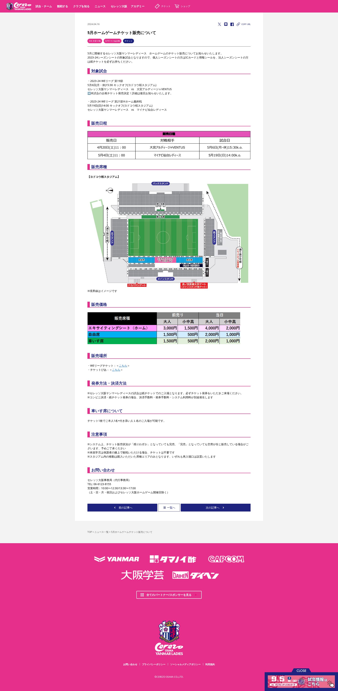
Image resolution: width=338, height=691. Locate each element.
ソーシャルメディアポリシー (185, 664)
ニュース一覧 (101, 532)
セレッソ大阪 (119, 6)
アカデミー (138, 6)
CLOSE (301, 670)
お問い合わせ (130, 664)
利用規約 (210, 664)
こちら (123, 365)
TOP (89, 532)
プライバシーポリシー (153, 664)
